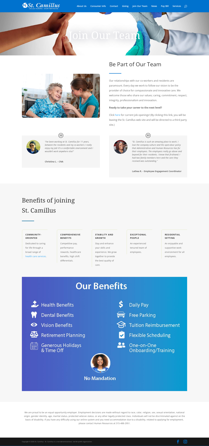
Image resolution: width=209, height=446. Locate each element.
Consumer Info (98, 6)
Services (177, 6)
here (117, 115)
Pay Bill (165, 6)
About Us (81, 6)
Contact (114, 6)
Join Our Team (139, 6)
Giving (125, 6)
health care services (35, 256)
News (154, 6)
